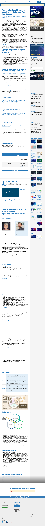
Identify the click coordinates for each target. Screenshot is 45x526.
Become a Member (4, 507)
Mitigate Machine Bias (39, 174)
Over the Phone (31, 515)
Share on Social (33, 70)
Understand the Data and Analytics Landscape (33, 193)
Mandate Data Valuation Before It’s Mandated (39, 149)
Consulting (31, 516)
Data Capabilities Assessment (7, 97)
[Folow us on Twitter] (18, 509)
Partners (16, 514)
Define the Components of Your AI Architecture (39, 180)
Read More (22, 166)
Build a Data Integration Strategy (33, 169)
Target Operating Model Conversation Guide (8, 122)
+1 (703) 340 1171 (28, 497)
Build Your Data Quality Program (33, 175)
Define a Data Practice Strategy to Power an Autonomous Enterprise (39, 220)
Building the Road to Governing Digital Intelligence (33, 233)
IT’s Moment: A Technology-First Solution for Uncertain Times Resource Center (24, 496)
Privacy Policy (3, 518)
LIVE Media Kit (17, 515)
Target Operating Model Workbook (7, 135)
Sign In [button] (42, 1)
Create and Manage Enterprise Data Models (39, 143)
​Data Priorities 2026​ (39, 238)
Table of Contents (33, 66)
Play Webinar (32, 16)
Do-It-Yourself (31, 514)
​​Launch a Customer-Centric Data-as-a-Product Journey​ (33, 239)
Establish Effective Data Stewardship (33, 212)
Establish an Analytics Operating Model (33, 143)
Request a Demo (39, 1)
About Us (2, 514)
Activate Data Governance (32, 163)
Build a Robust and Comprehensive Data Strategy (33, 150)
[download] (40, 28)
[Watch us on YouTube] (17, 509)
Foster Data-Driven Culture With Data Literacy (33, 206)
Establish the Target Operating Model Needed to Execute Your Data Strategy (39, 156)
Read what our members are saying (35, 54)
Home (18, 1)
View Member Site (34, 1)
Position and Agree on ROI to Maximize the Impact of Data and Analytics (33, 156)
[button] (10, 192)
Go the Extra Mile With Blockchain (39, 185)
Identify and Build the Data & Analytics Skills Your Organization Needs (39, 213)
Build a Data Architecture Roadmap (39, 163)
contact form (13, 491)
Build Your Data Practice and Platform (33, 199)
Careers (2, 515)
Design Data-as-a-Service (33, 180)
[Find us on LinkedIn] (15, 509)
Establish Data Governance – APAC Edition (39, 199)
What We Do (22, 1)
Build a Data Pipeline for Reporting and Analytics (39, 169)
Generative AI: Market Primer (39, 205)
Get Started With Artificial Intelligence (33, 186)
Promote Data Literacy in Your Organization (33, 219)
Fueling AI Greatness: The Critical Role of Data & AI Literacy (39, 226)
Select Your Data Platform (39, 192)
